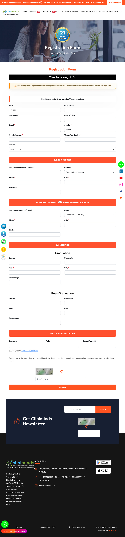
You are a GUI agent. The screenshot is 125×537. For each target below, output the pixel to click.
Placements (48, 11)
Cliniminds (112, 530)
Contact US (118, 11)
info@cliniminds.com (12, 2)
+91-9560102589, (50, 3)
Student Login (115, 2)
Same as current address (76, 202)
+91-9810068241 (96, 3)
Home (25, 11)
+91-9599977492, (66, 3)
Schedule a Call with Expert (14, 531)
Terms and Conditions (29, 351)
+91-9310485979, (81, 3)
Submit (62, 387)
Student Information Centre (68, 11)
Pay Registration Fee (105, 11)
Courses (34, 11)
